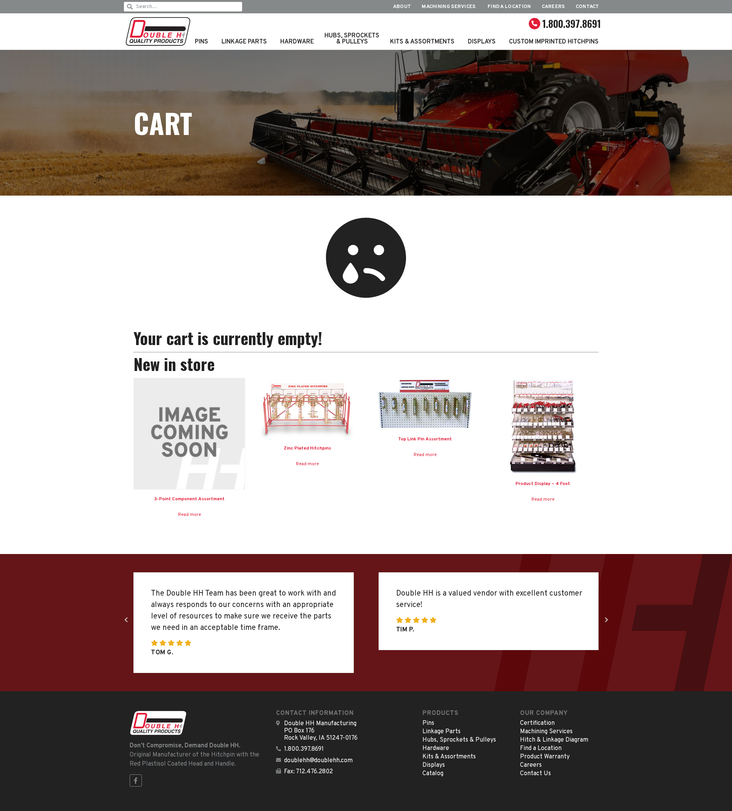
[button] (606, 620)
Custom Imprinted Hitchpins (554, 42)
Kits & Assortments (422, 42)
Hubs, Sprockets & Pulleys (351, 39)
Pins (201, 42)
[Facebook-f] (136, 780)
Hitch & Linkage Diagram (554, 740)
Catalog (432, 773)
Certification (537, 723)
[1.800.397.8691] (534, 23)
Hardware (297, 42)
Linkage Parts (244, 42)
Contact (587, 7)
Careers (553, 7)
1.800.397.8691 (571, 23)
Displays (482, 42)
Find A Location (509, 7)
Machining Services (449, 7)
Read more (189, 515)
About (402, 7)
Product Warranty (545, 757)
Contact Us (535, 773)
